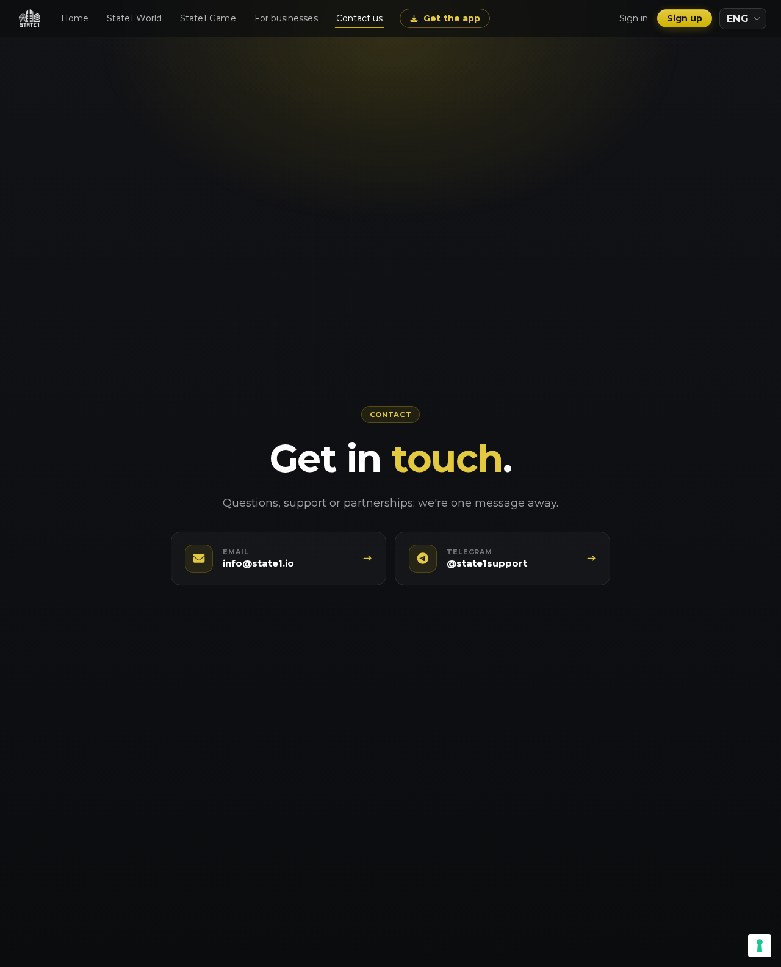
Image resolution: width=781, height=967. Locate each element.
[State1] (29, 18)
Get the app (451, 18)
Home (74, 18)
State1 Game (208, 18)
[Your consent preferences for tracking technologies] (759, 945)
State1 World (134, 18)
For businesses (286, 18)
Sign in (634, 18)
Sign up (685, 18)
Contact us (359, 18)
